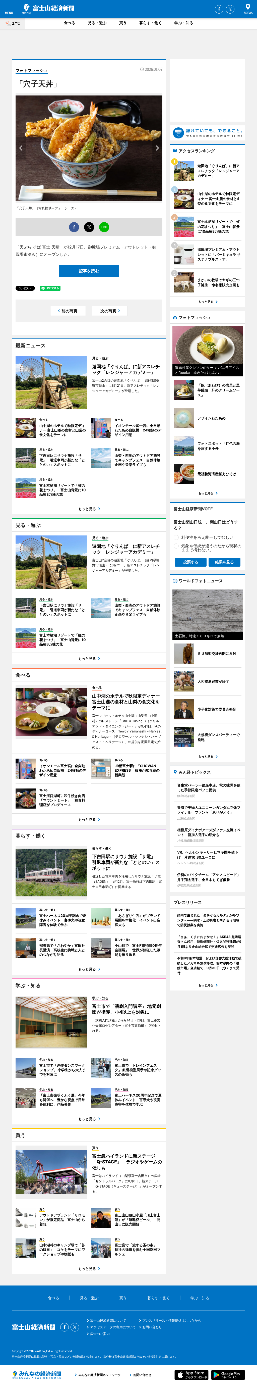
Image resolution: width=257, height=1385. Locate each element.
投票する (190, 562)
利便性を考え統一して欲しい (207, 537)
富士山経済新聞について (108, 1320)
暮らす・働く (150, 22)
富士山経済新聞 (48, 9)
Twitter (230, 9)
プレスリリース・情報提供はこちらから (171, 1320)
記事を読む (89, 270)
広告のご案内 (100, 1334)
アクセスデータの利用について (113, 1327)
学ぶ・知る (183, 22)
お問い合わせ (152, 1327)
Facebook (219, 9)
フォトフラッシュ (32, 70)
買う (123, 22)
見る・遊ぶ (97, 22)
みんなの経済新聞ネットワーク (36, 1375)
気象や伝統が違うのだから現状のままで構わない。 (211, 547)
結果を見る (224, 562)
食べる (69, 22)
